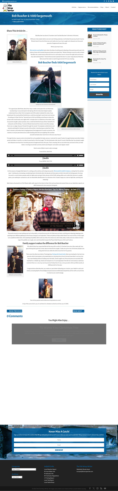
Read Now (59, 340)
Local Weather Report (50, 469)
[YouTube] (113, 2)
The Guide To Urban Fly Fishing (99, 59)
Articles (74, 7)
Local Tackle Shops (49, 482)
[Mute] (78, 155)
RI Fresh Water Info (49, 471)
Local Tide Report (49, 480)
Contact (113, 7)
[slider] (81, 155)
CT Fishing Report (49, 478)
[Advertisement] (99, 151)
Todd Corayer (16, 19)
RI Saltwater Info (48, 473)
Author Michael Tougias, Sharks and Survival (99, 43)
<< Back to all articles (18, 21)
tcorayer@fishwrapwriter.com (85, 471)
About (107, 7)
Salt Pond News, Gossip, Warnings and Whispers (99, 51)
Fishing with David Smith (59, 254)
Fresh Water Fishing (34, 19)
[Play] (9, 155)
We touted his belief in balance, (62, 171)
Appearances (82, 7)
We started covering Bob (37, 50)
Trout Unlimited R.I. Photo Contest (100, 35)
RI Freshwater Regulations (51, 475)
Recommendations (93, 7)
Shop (101, 7)
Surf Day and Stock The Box (59, 328)
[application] (45, 155)
